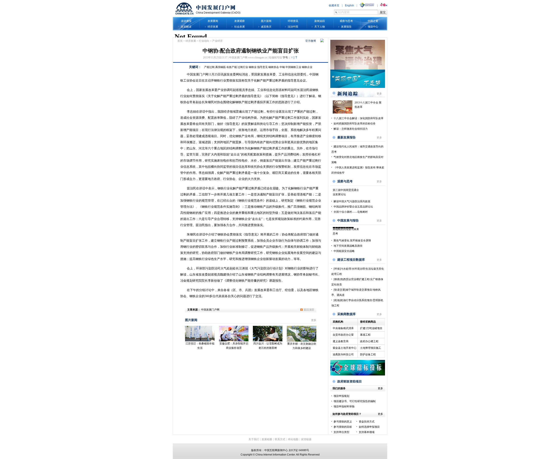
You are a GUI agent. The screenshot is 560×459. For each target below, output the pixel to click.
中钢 (282, 67)
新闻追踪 (319, 21)
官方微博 (310, 40)
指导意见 (262, 67)
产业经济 (217, 40)
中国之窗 (373, 21)
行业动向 (204, 40)
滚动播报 (186, 21)
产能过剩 (209, 67)
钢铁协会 (273, 67)
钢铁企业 (307, 67)
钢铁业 (253, 67)
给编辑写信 (275, 57)
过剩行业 (243, 67)
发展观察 (239, 21)
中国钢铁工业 (293, 67)
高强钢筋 (220, 67)
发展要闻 (213, 21)
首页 (180, 40)
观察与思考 (346, 21)
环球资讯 (293, 21)
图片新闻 (266, 21)
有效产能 (231, 67)
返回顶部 (309, 309)
